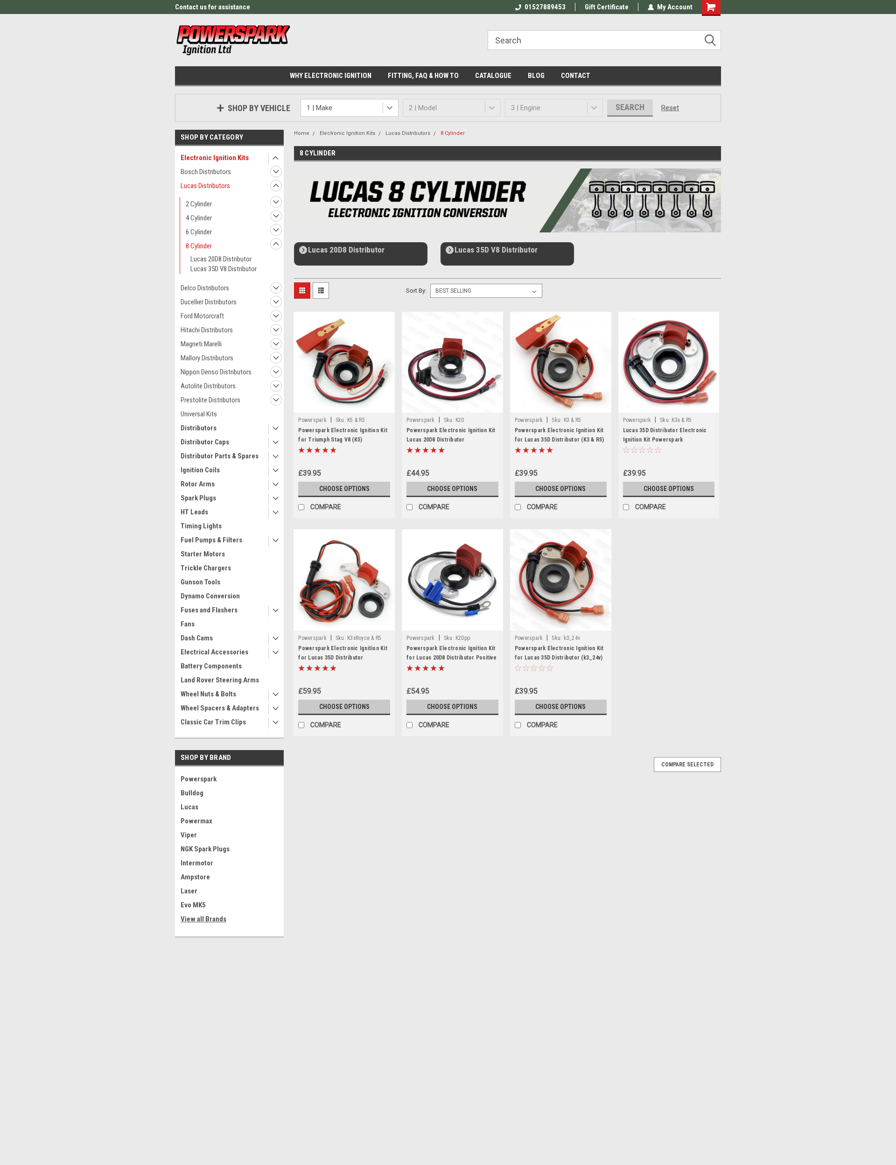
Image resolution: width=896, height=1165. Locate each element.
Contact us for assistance (212, 7)
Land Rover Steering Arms (220, 680)
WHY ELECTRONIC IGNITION (330, 75)
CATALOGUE (493, 75)
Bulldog (192, 793)
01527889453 (545, 7)
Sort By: (416, 290)
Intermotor (197, 863)
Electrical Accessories (214, 652)
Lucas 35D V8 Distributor (223, 269)
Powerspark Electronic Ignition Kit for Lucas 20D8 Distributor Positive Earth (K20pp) (451, 657)
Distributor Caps (205, 442)
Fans (188, 624)
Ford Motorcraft (202, 316)
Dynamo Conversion (210, 596)
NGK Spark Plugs (205, 849)
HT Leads (194, 512)
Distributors (199, 428)
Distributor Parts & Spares (220, 456)
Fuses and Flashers (209, 610)
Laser (189, 891)
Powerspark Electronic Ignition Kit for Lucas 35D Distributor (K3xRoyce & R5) (342, 657)
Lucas (189, 807)
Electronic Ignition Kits (215, 158)
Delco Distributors (205, 288)
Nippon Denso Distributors (216, 372)
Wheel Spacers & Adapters (220, 708)
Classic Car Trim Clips (213, 722)
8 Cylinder (199, 246)
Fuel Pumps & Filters (211, 540)
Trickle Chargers (206, 568)
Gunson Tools (200, 582)
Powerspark (199, 779)
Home (301, 133)
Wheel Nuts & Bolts (208, 694)
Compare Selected (687, 764)
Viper (189, 835)
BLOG (536, 75)
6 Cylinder (199, 232)
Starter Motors (203, 554)
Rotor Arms (198, 484)
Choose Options (344, 488)
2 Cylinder (199, 204)
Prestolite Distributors (210, 400)
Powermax (196, 821)
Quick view (344, 405)
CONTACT (575, 75)
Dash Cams (197, 638)
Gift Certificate (607, 7)
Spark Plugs (198, 498)
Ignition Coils (200, 470)
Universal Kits (199, 414)
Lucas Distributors (205, 186)
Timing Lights (201, 526)
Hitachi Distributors (207, 330)
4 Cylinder (199, 218)
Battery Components (211, 666)
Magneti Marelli (201, 344)
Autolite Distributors (208, 386)
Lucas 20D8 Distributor (221, 259)
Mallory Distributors (207, 358)
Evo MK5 (193, 905)
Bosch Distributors (206, 172)
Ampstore (195, 877)
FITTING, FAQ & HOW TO (423, 75)
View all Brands (203, 919)
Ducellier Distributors (209, 302)
